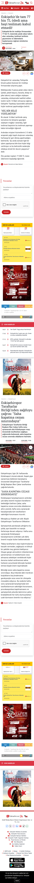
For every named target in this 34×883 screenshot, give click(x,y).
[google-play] (17, 866)
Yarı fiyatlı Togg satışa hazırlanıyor (20, 329)
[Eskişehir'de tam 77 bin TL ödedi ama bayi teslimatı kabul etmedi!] (17, 61)
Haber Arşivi (18, 846)
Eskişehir (16, 8)
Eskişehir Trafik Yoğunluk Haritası (18, 838)
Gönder (6, 212)
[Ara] (31, 2)
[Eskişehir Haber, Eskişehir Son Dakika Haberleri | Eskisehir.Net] (17, 3)
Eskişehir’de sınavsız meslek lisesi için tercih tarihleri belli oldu (20, 346)
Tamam (17, 880)
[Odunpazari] (17, 283)
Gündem (26, 8)
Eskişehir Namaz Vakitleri (18, 836)
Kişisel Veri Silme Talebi (24, 853)
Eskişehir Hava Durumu (18, 834)
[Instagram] (13, 826)
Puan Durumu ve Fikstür (18, 840)
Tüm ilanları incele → (26, 225)
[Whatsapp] (27, 826)
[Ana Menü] (2, 2)
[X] (10, 826)
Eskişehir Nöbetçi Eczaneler (18, 832)
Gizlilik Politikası (25, 851)
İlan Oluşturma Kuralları (14, 855)
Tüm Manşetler (18, 842)
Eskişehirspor (12, 399)
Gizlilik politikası (23, 878)
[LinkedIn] (17, 826)
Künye (15, 851)
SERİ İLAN (8, 851)
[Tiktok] (23, 826)
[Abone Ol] (31, 73)
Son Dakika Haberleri (18, 844)
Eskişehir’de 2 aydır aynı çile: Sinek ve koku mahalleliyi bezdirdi (20, 334)
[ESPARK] (17, 377)
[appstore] (17, 860)
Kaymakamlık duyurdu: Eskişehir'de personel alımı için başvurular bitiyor (21, 351)
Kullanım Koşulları (8, 853)
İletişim (26, 855)
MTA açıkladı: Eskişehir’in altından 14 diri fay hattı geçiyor (20, 340)
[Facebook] (6, 826)
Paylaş (7, 73)
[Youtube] (20, 826)
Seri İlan (6, 8)
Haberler (3, 13)
